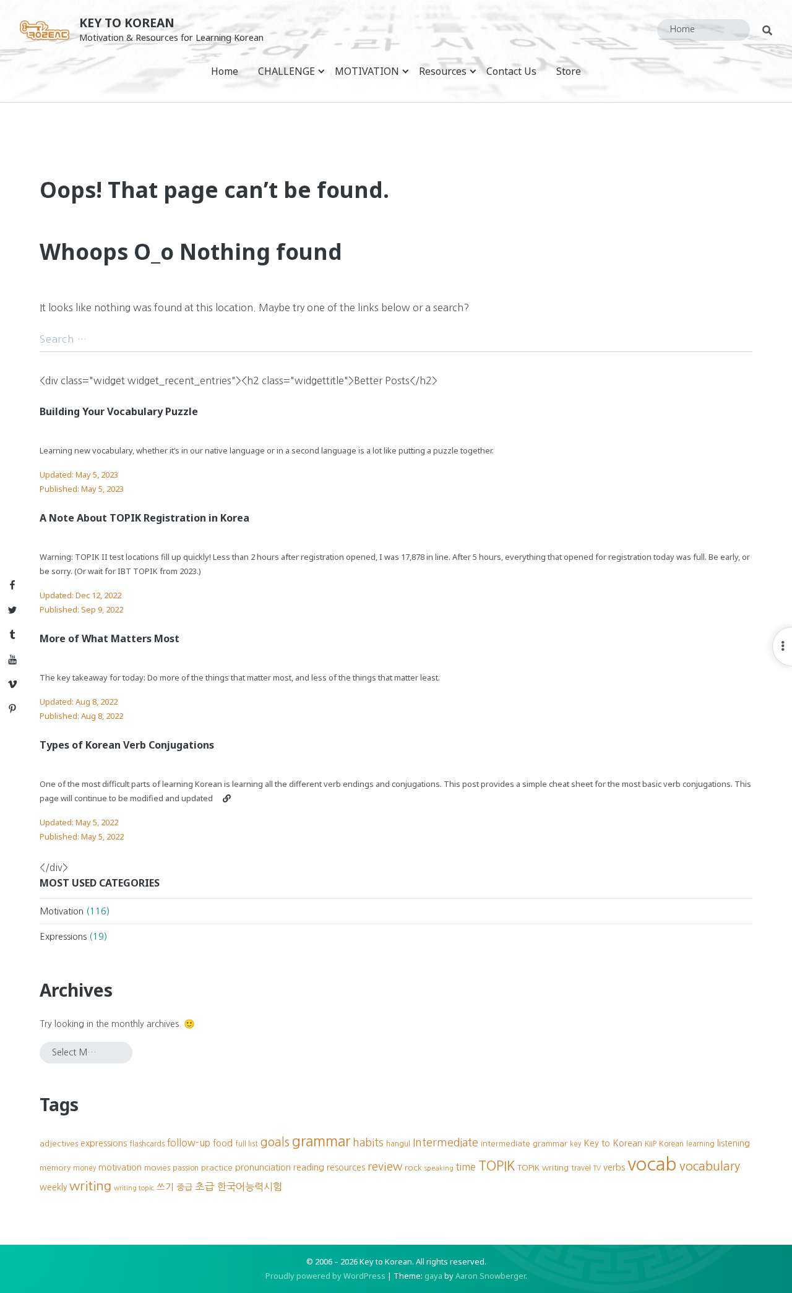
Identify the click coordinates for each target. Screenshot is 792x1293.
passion (186, 1168)
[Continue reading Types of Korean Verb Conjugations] (227, 798)
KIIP (650, 1144)
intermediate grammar (524, 1144)
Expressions (63, 936)
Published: (82, 488)
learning (700, 1144)
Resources (443, 71)
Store (568, 71)
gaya (433, 1275)
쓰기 (165, 1187)
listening (733, 1143)
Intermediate (445, 1142)
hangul (398, 1144)
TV (597, 1168)
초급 (205, 1187)
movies (157, 1168)
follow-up (188, 1143)
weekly (53, 1187)
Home (224, 71)
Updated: (79, 474)
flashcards (147, 1144)
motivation (120, 1167)
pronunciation (263, 1167)
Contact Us (511, 71)
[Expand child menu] (321, 70)
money (84, 1168)
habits (368, 1142)
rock (413, 1168)
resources (346, 1167)
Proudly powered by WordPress (325, 1275)
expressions (103, 1143)
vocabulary (709, 1166)
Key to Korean (126, 22)
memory (55, 1168)
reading (308, 1167)
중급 (184, 1187)
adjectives (59, 1144)
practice (217, 1168)
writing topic (134, 1188)
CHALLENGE (286, 71)
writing (90, 1185)
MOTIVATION (367, 71)
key (575, 1144)
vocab (652, 1164)
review (385, 1166)
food (223, 1143)
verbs (614, 1167)
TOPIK (496, 1165)
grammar (321, 1141)
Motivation (62, 911)
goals (275, 1142)
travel (581, 1168)
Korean (671, 1144)
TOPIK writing (543, 1168)
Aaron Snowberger (490, 1275)
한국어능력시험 (249, 1187)
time (466, 1167)
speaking (439, 1168)
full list (246, 1144)
